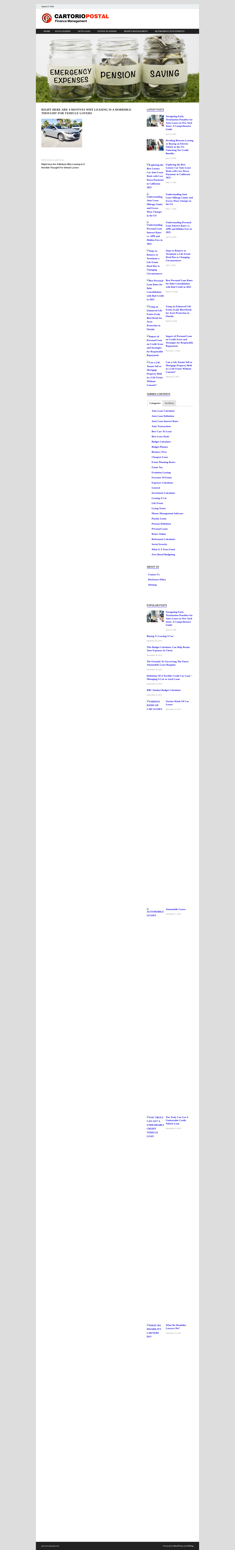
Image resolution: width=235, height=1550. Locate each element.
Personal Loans (160, 528)
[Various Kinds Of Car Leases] (155, 701)
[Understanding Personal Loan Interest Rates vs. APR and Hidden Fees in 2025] (155, 222)
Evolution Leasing (161, 472)
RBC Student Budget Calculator (164, 690)
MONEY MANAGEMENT (136, 31)
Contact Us (154, 574)
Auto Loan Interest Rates (165, 421)
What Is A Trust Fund (163, 549)
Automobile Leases (176, 909)
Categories (155, 403)
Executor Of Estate (162, 477)
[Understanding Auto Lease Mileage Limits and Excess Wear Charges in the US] (155, 194)
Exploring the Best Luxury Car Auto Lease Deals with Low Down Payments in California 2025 (178, 171)
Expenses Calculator (162, 482)
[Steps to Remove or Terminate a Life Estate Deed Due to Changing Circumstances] (155, 251)
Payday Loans (159, 518)
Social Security (159, 544)
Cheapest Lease (160, 457)
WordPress (178, 1546)
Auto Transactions (161, 426)
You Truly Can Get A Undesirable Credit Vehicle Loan (177, 1120)
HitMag (190, 1546)
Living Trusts (159, 508)
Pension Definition (161, 523)
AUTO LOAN (84, 31)
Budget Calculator (161, 441)
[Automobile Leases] (155, 909)
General (156, 487)
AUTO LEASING (63, 31)
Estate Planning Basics (163, 462)
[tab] (155, 403)
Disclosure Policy (157, 579)
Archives (169, 403)
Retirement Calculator (163, 539)
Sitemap (152, 584)
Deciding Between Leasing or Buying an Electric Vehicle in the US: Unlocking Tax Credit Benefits (179, 147)
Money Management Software (167, 513)
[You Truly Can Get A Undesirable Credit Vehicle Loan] (155, 1117)
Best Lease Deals (160, 436)
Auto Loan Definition (163, 416)
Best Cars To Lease (162, 431)
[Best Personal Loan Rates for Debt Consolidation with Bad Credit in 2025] (155, 280)
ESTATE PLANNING (107, 31)
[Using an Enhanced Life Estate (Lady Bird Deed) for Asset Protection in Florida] (155, 306)
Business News (159, 452)
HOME (47, 31)
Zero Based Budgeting (163, 554)
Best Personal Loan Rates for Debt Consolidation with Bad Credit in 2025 (179, 283)
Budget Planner (160, 446)
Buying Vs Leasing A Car (160, 636)
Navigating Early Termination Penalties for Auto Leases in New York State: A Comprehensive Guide (179, 123)
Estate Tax (157, 467)
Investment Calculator (163, 493)
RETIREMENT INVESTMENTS (169, 31)
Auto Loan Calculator (163, 410)
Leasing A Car (159, 498)
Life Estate (157, 503)
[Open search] (192, 32)
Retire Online (159, 534)
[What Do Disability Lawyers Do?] (155, 1325)
